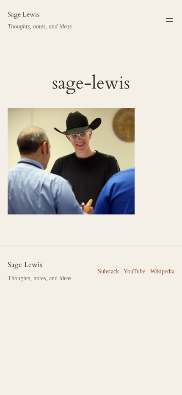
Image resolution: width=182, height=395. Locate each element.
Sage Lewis (23, 14)
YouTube (134, 271)
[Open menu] (169, 20)
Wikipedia (162, 271)
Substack (108, 271)
